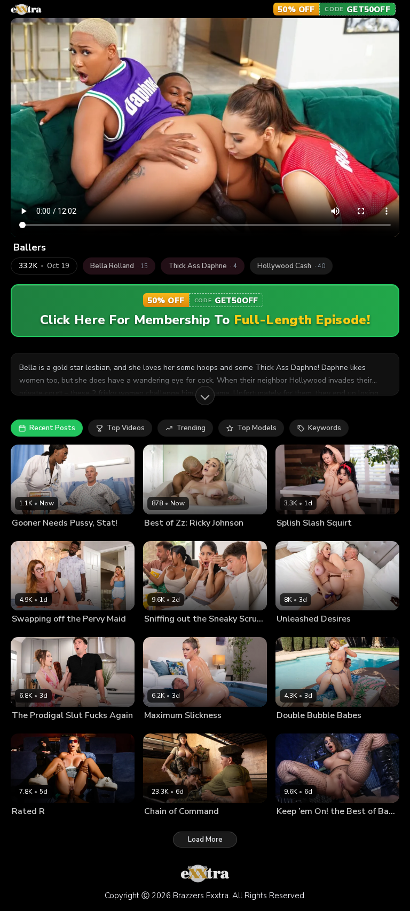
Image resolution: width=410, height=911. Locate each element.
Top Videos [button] (126, 428)
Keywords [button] (324, 428)
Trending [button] (191, 428)
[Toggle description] (205, 395)
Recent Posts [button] (52, 428)
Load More (205, 839)
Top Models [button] (257, 428)
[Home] (26, 9)
